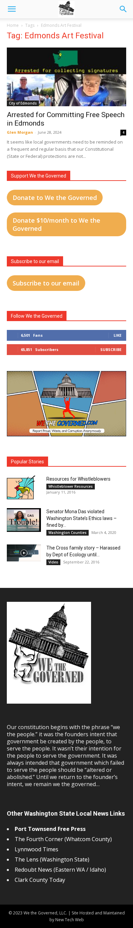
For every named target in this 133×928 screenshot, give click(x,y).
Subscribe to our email (46, 283)
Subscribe (110, 349)
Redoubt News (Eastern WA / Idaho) (60, 869)
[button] (12, 9)
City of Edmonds (23, 103)
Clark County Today (40, 880)
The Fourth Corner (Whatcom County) (63, 839)
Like (117, 335)
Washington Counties (67, 532)
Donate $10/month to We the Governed (56, 224)
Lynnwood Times (37, 849)
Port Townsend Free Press (50, 829)
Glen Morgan (20, 132)
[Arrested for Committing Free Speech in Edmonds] (66, 77)
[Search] (123, 9)
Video (53, 562)
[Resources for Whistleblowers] (21, 487)
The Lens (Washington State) (52, 859)
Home (13, 25)
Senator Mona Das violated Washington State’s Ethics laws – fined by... (81, 518)
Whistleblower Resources (70, 486)
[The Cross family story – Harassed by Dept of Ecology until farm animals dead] (24, 552)
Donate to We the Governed (55, 197)
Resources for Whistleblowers (78, 479)
